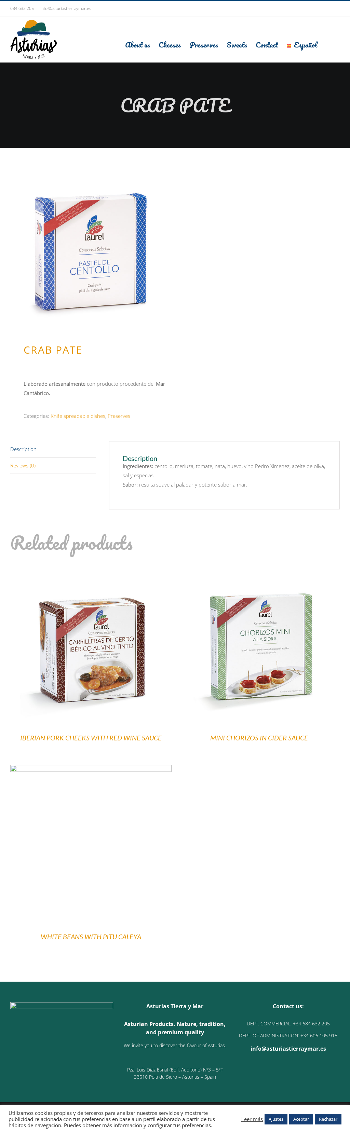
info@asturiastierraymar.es (65, 8)
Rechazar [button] (328, 1119)
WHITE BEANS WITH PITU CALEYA (91, 936)
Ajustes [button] (276, 1119)
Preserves (119, 415)
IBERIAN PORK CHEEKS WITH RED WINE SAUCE (91, 738)
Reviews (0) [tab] (23, 465)
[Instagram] (293, 1074)
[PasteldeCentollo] (89, 248)
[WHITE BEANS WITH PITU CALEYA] (91, 769)
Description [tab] (23, 449)
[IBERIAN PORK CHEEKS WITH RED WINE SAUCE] (91, 570)
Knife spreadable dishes (78, 415)
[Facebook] (284, 1074)
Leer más (252, 1119)
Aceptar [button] (301, 1119)
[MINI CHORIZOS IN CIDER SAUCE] (259, 570)
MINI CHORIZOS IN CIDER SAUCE (259, 738)
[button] (328, 44)
